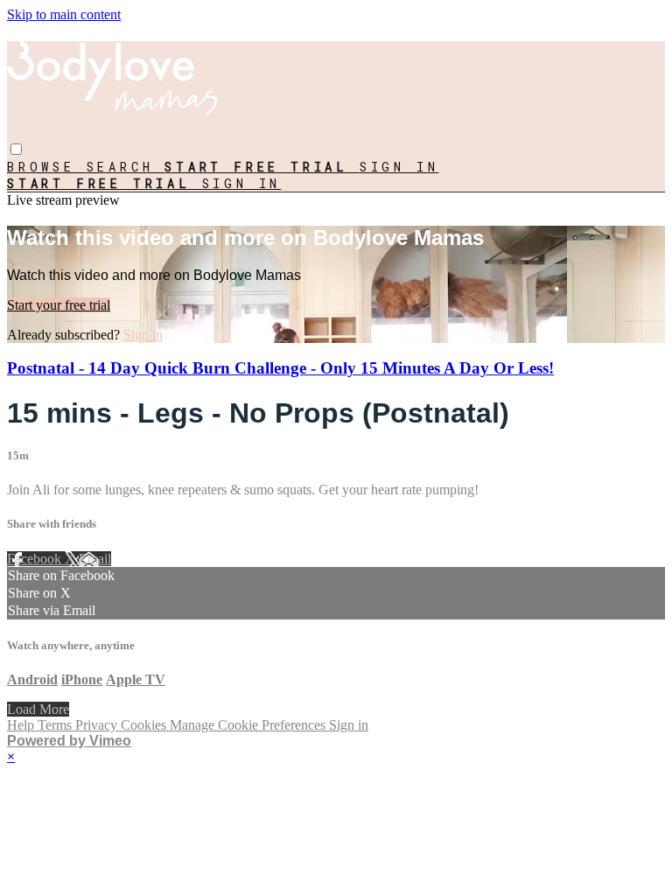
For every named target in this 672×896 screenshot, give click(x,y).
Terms (56, 725)
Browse (47, 166)
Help (22, 725)
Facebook (36, 558)
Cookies (145, 725)
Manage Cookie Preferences (249, 725)
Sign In (242, 183)
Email (95, 558)
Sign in (399, 166)
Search (126, 166)
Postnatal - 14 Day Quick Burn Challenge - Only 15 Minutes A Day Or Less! (280, 368)
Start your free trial (58, 305)
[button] (16, 149)
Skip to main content (64, 14)
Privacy (98, 725)
